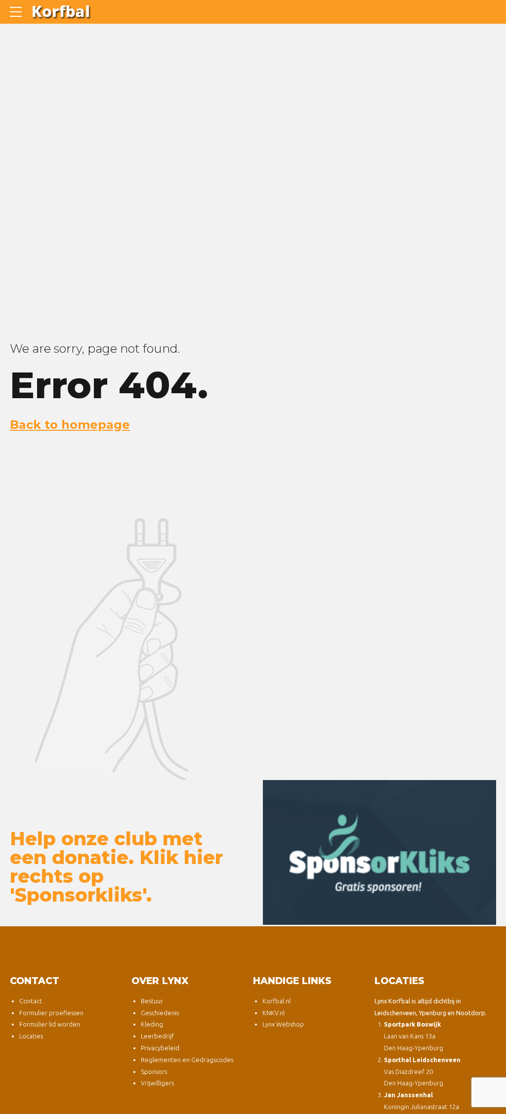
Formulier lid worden (49, 1024)
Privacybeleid (160, 1047)
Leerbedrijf (157, 1035)
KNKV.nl (273, 1012)
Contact (30, 1000)
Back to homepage (70, 424)
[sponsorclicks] (379, 852)
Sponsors (154, 1071)
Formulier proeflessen (51, 1012)
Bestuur (152, 1000)
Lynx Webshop (283, 1024)
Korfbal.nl (276, 1000)
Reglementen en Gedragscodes (187, 1059)
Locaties (31, 1035)
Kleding (152, 1024)
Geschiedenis (160, 1012)
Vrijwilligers (157, 1082)
